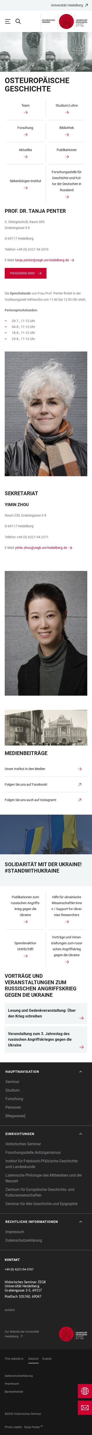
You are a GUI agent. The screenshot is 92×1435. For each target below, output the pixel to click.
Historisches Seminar (23, 1144)
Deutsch (33, 1358)
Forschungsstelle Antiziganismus (33, 1152)
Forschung (14, 1099)
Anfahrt (10, 1310)
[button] (44, 1071)
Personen (13, 1107)
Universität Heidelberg (67, 5)
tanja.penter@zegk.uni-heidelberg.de (42, 260)
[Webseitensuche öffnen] (20, 21)
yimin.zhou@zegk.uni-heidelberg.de (41, 548)
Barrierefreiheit (14, 1391)
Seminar (12, 1081)
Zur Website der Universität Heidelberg (22, 1334)
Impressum (14, 1232)
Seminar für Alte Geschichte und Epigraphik (41, 1204)
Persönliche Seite (22, 273)
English (47, 1358)
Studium (12, 1090)
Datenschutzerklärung (23, 1240)
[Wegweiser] (15, 1116)
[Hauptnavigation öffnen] (10, 21)
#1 (42, 1426)
